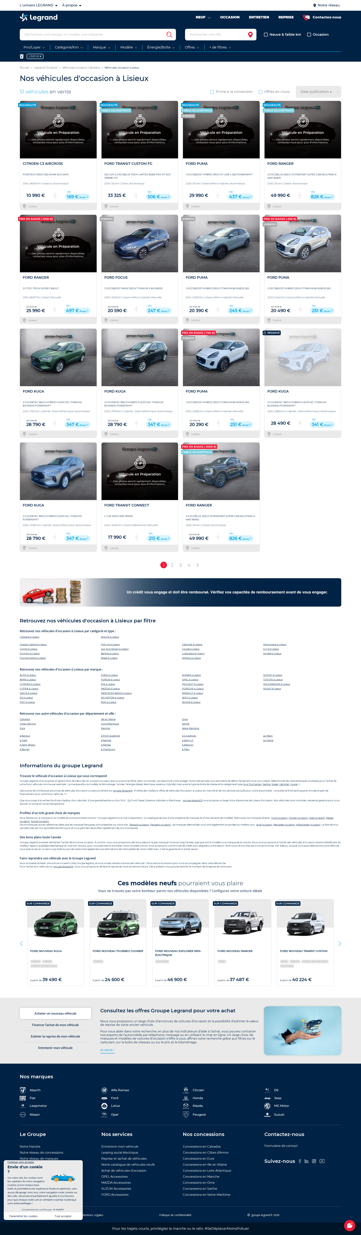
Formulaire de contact (281, 1146)
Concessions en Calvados (202, 1146)
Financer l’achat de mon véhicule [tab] (55, 1025)
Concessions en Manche (201, 1176)
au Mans (268, 735)
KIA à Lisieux (108, 684)
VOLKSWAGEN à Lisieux (276, 684)
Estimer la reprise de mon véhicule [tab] (55, 1036)
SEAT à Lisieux (190, 697)
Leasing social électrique (119, 1152)
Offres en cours (277, 92)
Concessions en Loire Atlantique (207, 1170)
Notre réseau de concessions (41, 1152)
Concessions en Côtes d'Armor (206, 1152)
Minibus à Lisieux (191, 658)
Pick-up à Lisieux (110, 644)
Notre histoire (30, 1146)
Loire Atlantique (110, 723)
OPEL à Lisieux (190, 679)
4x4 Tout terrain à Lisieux (115, 649)
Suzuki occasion (40, 821)
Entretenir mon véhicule (119, 1146)
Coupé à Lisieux (190, 649)
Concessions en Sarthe (200, 1188)
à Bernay (25, 749)
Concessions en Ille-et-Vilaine (205, 1164)
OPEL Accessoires (114, 1176)
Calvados (25, 719)
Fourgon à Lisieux (30, 653)
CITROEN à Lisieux (30, 684)
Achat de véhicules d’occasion (123, 1170)
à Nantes (106, 744)
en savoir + (107, 1050)
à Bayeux (25, 735)
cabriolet (284, 784)
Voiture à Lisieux (110, 637)
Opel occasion (317, 818)
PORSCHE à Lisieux (193, 688)
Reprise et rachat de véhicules (124, 1158)
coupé (293, 784)
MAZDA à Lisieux (110, 688)
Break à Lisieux (109, 658)
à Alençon (187, 744)
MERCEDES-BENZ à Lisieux (116, 693)
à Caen (23, 740)
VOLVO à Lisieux (272, 688)
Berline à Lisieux (110, 653)
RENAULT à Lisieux (192, 693)
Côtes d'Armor (28, 723)
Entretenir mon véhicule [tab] (55, 1048)
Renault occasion (139, 824)
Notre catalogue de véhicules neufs (128, 1164)
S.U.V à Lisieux (271, 649)
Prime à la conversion (234, 92)
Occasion (321, 35)
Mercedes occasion (284, 824)
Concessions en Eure (198, 1158)
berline (267, 784)
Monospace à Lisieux (274, 644)
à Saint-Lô (187, 740)
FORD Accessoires (115, 1194)
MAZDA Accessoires (116, 1182)
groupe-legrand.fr (123, 790)
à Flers (185, 749)
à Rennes (106, 740)
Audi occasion (264, 824)
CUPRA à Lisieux (29, 688)
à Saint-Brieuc (28, 744)
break (275, 784)
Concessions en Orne (199, 1182)
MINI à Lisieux (108, 702)
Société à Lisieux (272, 653)
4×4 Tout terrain (253, 784)
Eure (22, 728)
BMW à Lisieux (28, 679)
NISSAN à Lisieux (191, 675)
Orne (185, 719)
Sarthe (185, 723)
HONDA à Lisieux (110, 679)
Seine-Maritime (190, 728)
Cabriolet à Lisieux (192, 644)
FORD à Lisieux (109, 675)
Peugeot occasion (160, 824)
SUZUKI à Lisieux (272, 675)
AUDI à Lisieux (28, 675)
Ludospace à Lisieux (193, 653)
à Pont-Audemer (110, 735)
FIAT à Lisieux (27, 702)
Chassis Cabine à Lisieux (33, 644)
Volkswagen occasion (308, 824)
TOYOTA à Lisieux (273, 679)
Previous (22, 942)
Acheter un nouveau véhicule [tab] (55, 1013)
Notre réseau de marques (39, 1158)
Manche (105, 728)
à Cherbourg (108, 749)
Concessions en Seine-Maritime (206, 1194)
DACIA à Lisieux (28, 693)
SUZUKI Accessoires (116, 1188)
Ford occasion (279, 818)
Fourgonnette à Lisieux (33, 658)
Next (339, 942)
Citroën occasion (298, 818)
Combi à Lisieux (28, 649)
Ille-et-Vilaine (108, 719)
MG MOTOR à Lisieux (112, 697)
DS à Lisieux (26, 697)
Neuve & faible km (285, 35)
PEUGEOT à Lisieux (192, 684)
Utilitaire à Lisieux (29, 637)
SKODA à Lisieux (191, 702)
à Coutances (189, 735)
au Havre (268, 740)
